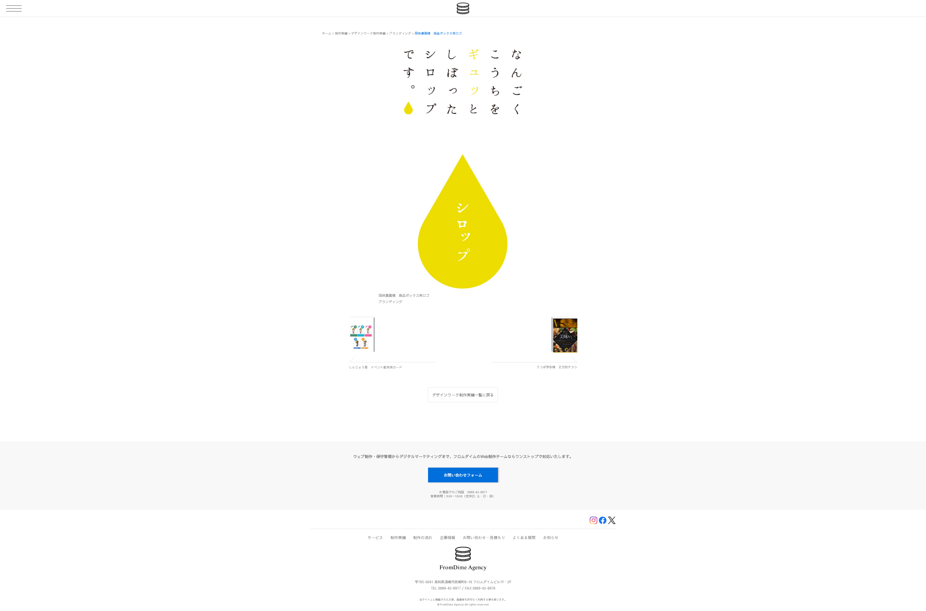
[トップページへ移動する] (463, 8)
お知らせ (550, 537)
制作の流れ (422, 537)
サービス (375, 537)
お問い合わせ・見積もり (484, 537)
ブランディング (390, 301)
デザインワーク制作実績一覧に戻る (463, 394)
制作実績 (398, 537)
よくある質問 (524, 537)
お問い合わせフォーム (463, 475)
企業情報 (447, 537)
